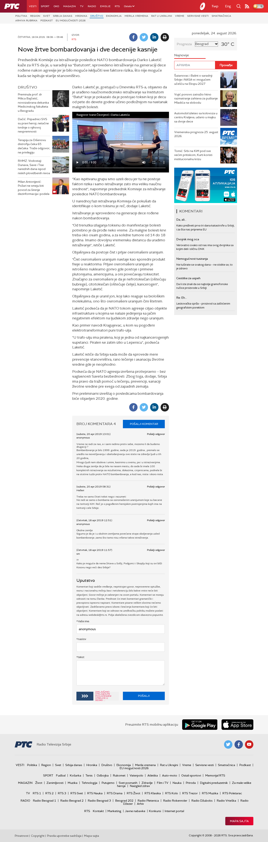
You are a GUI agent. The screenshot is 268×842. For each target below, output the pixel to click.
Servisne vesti (198, 16)
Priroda (191, 783)
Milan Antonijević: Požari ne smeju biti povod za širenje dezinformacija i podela (33, 188)
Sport (45, 6)
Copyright (37, 836)
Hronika (81, 16)
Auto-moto (169, 775)
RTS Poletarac (232, 793)
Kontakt (98, 811)
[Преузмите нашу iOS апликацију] (237, 724)
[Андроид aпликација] (228, 185)
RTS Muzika (210, 793)
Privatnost (21, 836)
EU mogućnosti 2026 (71, 20)
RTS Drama (114, 793)
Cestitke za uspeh (188, 278)
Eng (228, 6)
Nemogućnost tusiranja (192, 259)
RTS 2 (49, 793)
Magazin (69, 6)
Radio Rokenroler (175, 800)
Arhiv (140, 804)
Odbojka (103, 775)
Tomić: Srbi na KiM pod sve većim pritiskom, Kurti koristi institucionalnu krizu (193, 155)
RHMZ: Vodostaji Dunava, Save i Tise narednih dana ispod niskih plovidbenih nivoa (34, 167)
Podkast (46, 20)
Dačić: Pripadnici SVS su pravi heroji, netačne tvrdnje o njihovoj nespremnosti (33, 125)
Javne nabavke (135, 811)
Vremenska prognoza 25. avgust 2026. (196, 134)
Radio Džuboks (202, 800)
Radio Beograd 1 (44, 800)
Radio (92, 6)
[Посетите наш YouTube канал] (249, 744)
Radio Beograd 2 (72, 800)
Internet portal (174, 811)
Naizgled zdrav (140, 786)
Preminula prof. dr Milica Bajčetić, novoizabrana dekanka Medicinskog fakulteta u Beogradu (33, 103)
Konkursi (155, 811)
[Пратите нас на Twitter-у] (228, 744)
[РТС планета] (203, 6)
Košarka (75, 775)
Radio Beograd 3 (99, 800)
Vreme (179, 16)
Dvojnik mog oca (187, 239)
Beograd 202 (124, 800)
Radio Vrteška (226, 800)
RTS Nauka (95, 793)
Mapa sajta (239, 821)
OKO (56, 6)
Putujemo (108, 783)
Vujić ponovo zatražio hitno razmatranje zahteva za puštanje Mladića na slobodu (196, 98)
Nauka (177, 783)
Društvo (96, 16)
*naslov (81, 639)
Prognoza (184, 44)
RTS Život (133, 793)
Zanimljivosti (54, 783)
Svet (46, 16)
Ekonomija (114, 16)
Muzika (72, 783)
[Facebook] (133, 37)
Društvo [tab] (27, 87)
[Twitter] (144, 37)
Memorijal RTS (215, 775)
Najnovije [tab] (181, 55)
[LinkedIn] (154, 37)
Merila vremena (136, 16)
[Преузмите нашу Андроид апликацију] (199, 724)
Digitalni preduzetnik (214, 783)
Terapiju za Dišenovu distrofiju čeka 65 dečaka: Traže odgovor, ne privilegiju (34, 146)
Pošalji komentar (144, 424)
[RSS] (247, 6)
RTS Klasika (152, 793)
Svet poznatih (128, 783)
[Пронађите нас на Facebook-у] (238, 744)
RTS (117, 6)
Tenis (89, 775)
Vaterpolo (136, 775)
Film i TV (162, 783)
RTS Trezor (190, 793)
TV (82, 6)
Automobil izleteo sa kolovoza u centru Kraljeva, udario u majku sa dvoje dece (195, 117)
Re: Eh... (181, 298)
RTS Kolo (171, 793)
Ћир (215, 6)
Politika (21, 16)
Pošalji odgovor (156, 434)
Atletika (152, 775)
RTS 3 (62, 793)
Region (35, 16)
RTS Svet (76, 793)
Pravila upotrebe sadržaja (64, 836)
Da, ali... (181, 219)
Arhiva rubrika (26, 20)
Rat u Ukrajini (161, 16)
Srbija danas (62, 16)
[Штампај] (165, 37)
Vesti (33, 6)
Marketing (114, 811)
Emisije (105, 6)
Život (38, 783)
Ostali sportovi (191, 775)
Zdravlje (147, 783)
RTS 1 (37, 793)
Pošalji (144, 696)
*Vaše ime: (83, 621)
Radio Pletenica (148, 800)
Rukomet (119, 775)
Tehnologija (89, 783)
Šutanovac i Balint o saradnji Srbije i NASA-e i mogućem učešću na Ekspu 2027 (193, 80)
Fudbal (61, 775)
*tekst (80, 657)
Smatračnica (221, 16)
